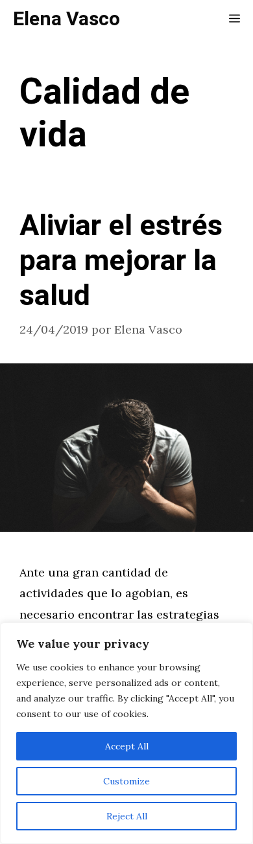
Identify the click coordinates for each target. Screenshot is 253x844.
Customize (126, 781)
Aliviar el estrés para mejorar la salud (121, 261)
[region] (126, 733)
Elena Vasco (66, 19)
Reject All (126, 816)
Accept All (127, 746)
